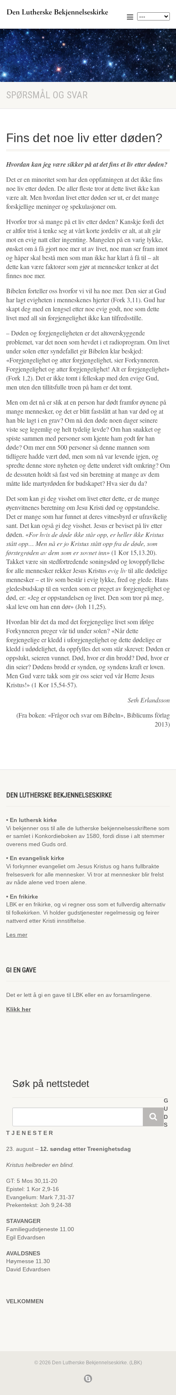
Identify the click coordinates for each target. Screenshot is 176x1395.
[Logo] (58, 12)
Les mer (16, 934)
